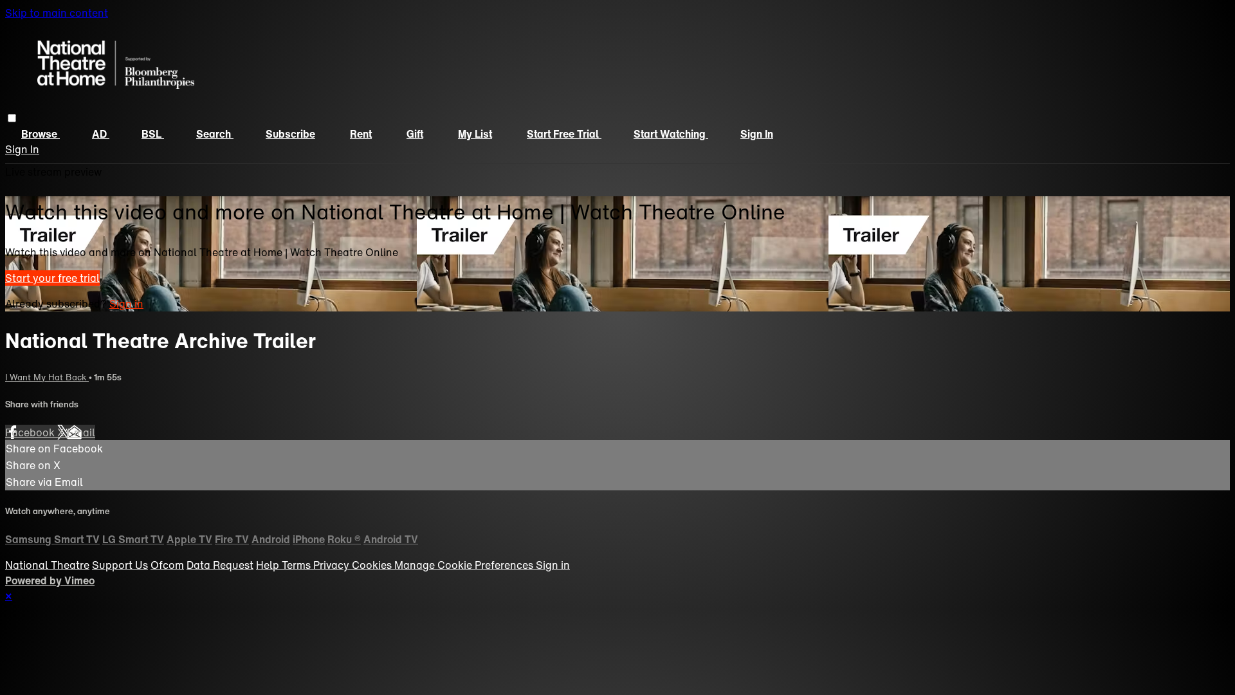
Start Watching (671, 134)
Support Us (120, 565)
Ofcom (167, 565)
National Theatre (47, 565)
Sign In (22, 149)
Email (81, 432)
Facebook (31, 432)
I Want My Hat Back (47, 377)
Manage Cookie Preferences (465, 565)
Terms (297, 565)
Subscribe (290, 134)
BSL (153, 134)
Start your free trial (52, 278)
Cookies (373, 565)
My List (475, 134)
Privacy (332, 565)
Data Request (220, 565)
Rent (361, 134)
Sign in (756, 134)
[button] (12, 118)
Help (269, 565)
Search (214, 134)
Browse (40, 134)
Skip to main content (56, 13)
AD (100, 134)
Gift (415, 134)
